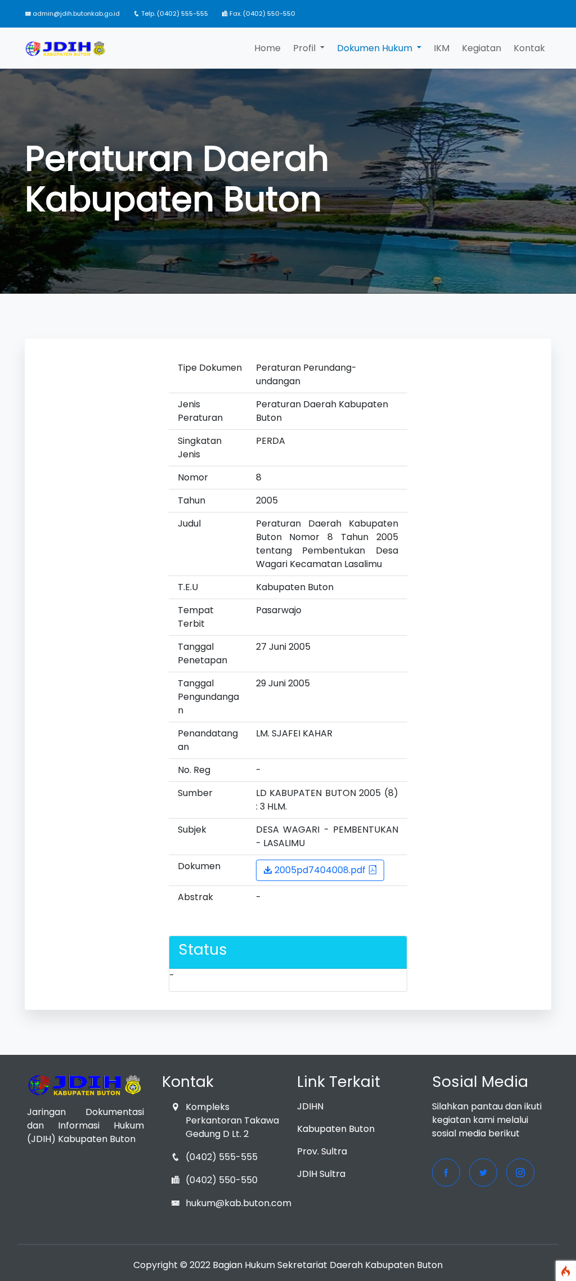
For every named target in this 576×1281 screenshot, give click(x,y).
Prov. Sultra (322, 1151)
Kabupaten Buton (336, 1128)
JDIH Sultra (321, 1173)
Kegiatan (481, 48)
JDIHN (310, 1106)
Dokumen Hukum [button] (376, 48)
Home (267, 48)
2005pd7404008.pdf (320, 870)
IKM (441, 48)
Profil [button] (305, 48)
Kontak (529, 48)
